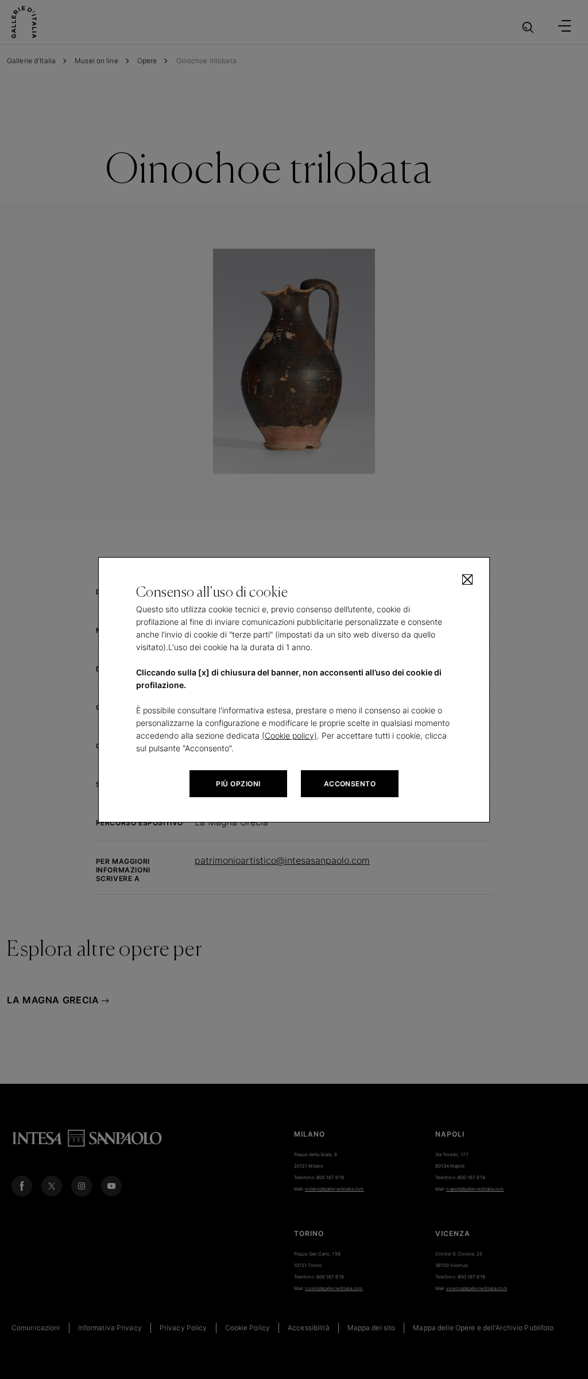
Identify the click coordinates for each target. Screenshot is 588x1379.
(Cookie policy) (289, 735)
